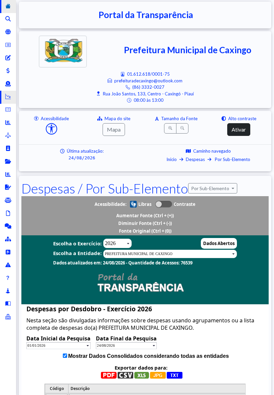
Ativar (239, 129)
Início (171, 159)
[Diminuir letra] (182, 128)
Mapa (114, 129)
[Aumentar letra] (170, 128)
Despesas (195, 159)
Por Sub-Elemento (232, 159)
